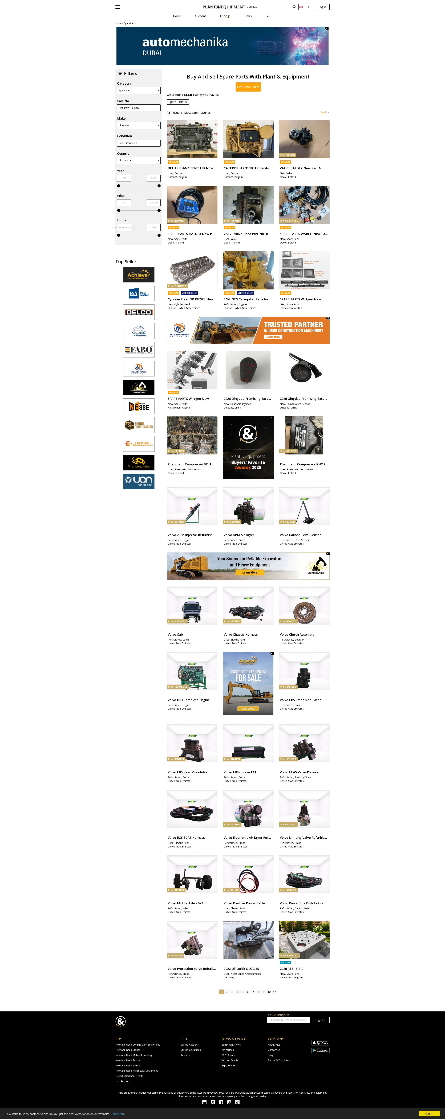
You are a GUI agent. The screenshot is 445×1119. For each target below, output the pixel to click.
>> (274, 992)
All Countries (126, 160)
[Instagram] (231, 1102)
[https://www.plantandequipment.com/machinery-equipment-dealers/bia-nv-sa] (138, 295)
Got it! (429, 1113)
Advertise (186, 1055)
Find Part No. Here (129, 107)
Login (322, 7)
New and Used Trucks (127, 1060)
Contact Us (274, 1049)
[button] (117, 7)
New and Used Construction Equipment (137, 1044)
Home (177, 16)
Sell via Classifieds (191, 1049)
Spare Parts (125, 90)
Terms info (118, 1114)
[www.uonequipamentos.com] (138, 483)
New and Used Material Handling (133, 1055)
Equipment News (231, 1044)
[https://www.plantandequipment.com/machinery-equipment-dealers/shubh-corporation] (138, 426)
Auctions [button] (177, 113)
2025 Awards (229, 1055)
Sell (268, 16)
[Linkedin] (206, 1102)
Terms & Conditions (279, 1060)
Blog (270, 1055)
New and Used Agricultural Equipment (136, 1070)
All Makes (124, 125)
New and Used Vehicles (128, 1065)
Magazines (228, 1049)
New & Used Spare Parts (129, 1076)
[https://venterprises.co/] (138, 464)
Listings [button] (206, 113)
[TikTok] (239, 1102)
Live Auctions (122, 1081)
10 (269, 992)
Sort (323, 112)
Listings (225, 16)
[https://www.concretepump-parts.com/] (138, 276)
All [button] (168, 113)
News (248, 16)
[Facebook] (223, 1102)
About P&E (274, 1044)
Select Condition (128, 143)
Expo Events (228, 1065)
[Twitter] (215, 1102)
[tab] (168, 112)
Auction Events (230, 1060)
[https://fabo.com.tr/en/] (138, 351)
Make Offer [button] (191, 113)
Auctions (200, 16)
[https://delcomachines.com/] (138, 313)
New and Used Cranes (127, 1049)
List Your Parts (248, 87)
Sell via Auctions (190, 1044)
